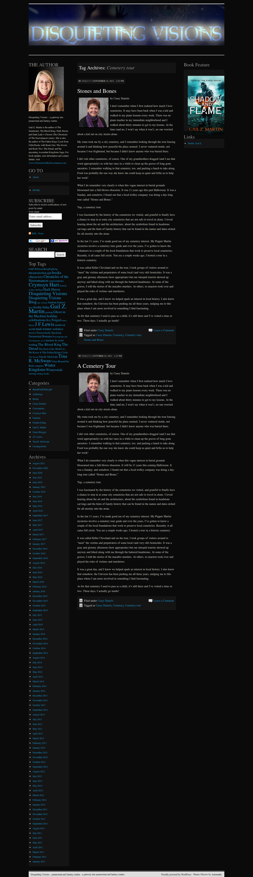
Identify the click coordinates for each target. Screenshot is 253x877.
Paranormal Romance (41, 336)
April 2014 (38, 676)
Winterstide (54, 369)
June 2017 (37, 520)
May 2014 (37, 671)
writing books (43, 373)
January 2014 (39, 690)
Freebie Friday (39, 422)
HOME (36, 190)
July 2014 (37, 662)
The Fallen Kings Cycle (55, 352)
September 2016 (40, 558)
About (36, 177)
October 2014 (39, 648)
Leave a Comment (164, 330)
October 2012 (39, 761)
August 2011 (39, 828)
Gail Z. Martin (39, 427)
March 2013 (38, 738)
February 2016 (39, 586)
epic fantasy (42, 302)
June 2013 (37, 724)
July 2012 (37, 776)
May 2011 (37, 842)
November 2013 (40, 700)
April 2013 (38, 733)
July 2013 (37, 719)
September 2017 (40, 515)
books (56, 272)
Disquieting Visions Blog (45, 300)
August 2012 (39, 771)
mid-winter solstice (49, 328)
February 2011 (39, 856)
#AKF (31, 268)
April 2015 (38, 624)
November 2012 (40, 757)
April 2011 (38, 847)
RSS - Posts (37, 233)
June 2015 (37, 619)
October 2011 (39, 818)
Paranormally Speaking (49, 332)
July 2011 (37, 833)
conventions (56, 281)
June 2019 (37, 482)
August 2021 (39, 463)
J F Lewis (44, 324)
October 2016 (39, 553)
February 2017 (39, 539)
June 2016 (37, 572)
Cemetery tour (133, 335)
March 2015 (38, 629)
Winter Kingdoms (42, 367)
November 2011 (40, 814)
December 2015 (40, 596)
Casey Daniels (105, 330)
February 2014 (39, 686)
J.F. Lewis (37, 436)
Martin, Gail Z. (195, 143)
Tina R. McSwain (48, 357)
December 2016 (40, 548)
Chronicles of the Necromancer (48, 278)
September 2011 (40, 823)
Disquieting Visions (48, 293)
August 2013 (39, 714)
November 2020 (40, 468)
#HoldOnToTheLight (40, 273)
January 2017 (39, 543)
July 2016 (37, 567)
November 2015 (40, 600)
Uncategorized (39, 446)
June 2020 (37, 472)
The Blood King (49, 344)
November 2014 (40, 643)
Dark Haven (51, 289)
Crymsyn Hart (44, 284)
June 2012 (37, 780)
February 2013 (39, 742)
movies (32, 332)
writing (32, 373)
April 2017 (38, 529)
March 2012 (38, 795)
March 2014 (38, 681)
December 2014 (40, 638)
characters (36, 276)
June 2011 (37, 837)
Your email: (34, 211)
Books (36, 398)
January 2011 (39, 861)
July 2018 (37, 496)
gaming (49, 312)
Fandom (36, 417)
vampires (39, 365)
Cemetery (118, 335)
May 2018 (37, 505)
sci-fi (43, 340)
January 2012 (39, 804)
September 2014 (40, 652)
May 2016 (37, 577)
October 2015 (39, 605)
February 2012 (39, 799)
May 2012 (37, 785)
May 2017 (37, 524)
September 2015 (40, 610)
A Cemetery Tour (96, 365)
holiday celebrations (43, 317)
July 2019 (37, 477)
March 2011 (38, 851)
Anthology (38, 394)
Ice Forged (53, 320)
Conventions (38, 408)
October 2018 (39, 491)
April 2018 (38, 510)
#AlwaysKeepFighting (46, 269)
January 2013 (39, 747)
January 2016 (39, 591)
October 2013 (39, 705)
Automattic (216, 874)
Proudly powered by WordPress (176, 874)
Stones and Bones (96, 90)
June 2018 (37, 501)
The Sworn (33, 357)
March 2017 (38, 534)
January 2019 (39, 486)
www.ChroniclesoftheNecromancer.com (47, 162)
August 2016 (39, 562)
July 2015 (37, 614)
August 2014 (39, 657)
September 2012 (40, 766)
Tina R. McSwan (48, 358)
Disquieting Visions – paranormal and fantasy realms (55, 874)
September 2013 (40, 709)
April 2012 (38, 790)
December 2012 (40, 752)
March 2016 (38, 581)
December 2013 (40, 695)
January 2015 (39, 633)
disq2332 (87, 80)
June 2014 (37, 667)
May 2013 (37, 728)
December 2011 (40, 809)
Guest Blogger (39, 432)
